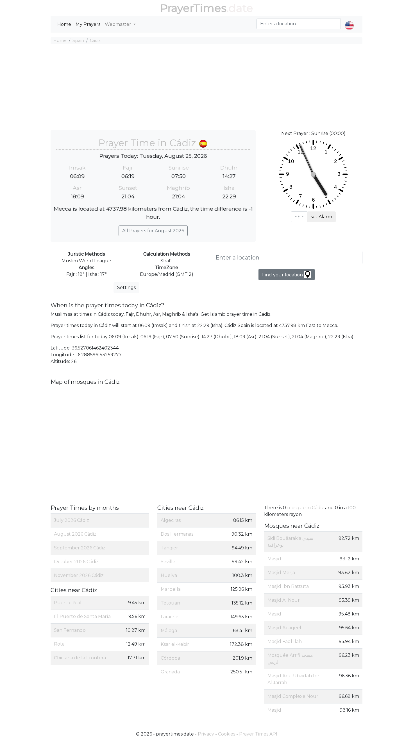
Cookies (226, 734)
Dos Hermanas (177, 534)
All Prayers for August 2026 (153, 230)
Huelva (169, 575)
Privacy (206, 734)
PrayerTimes (193, 8)
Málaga (169, 630)
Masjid (274, 558)
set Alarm (321, 216)
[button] (349, 21)
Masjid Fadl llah (284, 641)
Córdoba (170, 658)
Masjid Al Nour (283, 600)
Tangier (169, 548)
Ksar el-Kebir (175, 644)
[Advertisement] (206, 88)
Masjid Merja (281, 572)
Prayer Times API (258, 734)
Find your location (283, 275)
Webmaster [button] (118, 24)
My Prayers (88, 24)
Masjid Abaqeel (284, 627)
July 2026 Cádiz (71, 520)
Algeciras (171, 520)
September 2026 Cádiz (79, 548)
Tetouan (170, 603)
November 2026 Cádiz (79, 575)
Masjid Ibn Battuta (288, 586)
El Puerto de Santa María (82, 616)
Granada (170, 672)
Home (64, 24)
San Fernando (70, 630)
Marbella (171, 589)
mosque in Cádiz (305, 507)
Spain (78, 40)
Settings (126, 287)
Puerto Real (67, 602)
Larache (169, 616)
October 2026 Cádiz (76, 561)
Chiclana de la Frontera (80, 657)
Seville (168, 561)
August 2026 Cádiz (75, 534)
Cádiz (95, 40)
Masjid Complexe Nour (292, 696)
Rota (59, 644)
